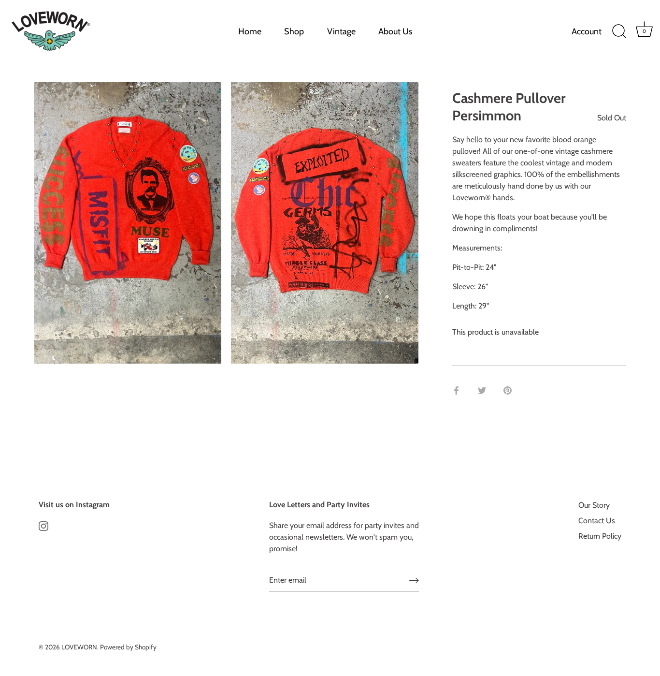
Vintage (341, 31)
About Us (395, 31)
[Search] (619, 31)
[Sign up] (414, 580)
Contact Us (596, 520)
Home (249, 31)
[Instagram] (43, 525)
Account (587, 31)
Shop (294, 31)
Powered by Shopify (128, 647)
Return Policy (599, 536)
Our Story (594, 505)
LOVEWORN (79, 647)
